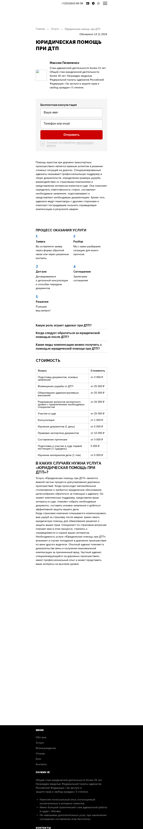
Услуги (55, 28)
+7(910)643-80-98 (72, 3)
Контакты (41, 764)
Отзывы (40, 753)
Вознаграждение (46, 748)
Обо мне (41, 737)
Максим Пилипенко (64, 63)
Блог (38, 758)
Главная (40, 28)
